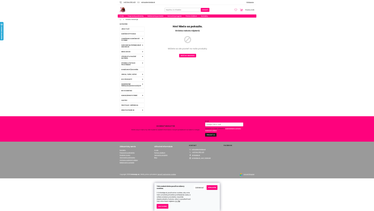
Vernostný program (161, 155)
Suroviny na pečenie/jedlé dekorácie (131, 46)
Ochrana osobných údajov (129, 160)
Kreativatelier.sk (127, 110)
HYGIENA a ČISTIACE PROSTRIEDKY (128, 64)
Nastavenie (162, 206)
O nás (156, 150)
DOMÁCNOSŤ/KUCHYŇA (129, 70)
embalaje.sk (196, 155)
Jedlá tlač (125, 29)
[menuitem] (122, 16)
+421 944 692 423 (198, 152)
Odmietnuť (199, 187)
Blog (155, 158)
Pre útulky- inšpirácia (129, 105)
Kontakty (123, 150)
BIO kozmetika (126, 91)
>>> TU (177, 201)
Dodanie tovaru (125, 155)
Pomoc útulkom (159, 153)
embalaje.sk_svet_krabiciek (201, 158)
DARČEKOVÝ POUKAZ (128, 34)
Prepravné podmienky (127, 153)
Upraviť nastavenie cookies (166, 174)
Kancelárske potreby (129, 95)
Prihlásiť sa (211, 135)
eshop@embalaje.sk (199, 149)
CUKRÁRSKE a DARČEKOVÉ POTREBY (130, 39)
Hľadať (205, 10)
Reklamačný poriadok (127, 163)
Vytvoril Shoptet (249, 174)
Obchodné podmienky (127, 158)
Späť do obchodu (188, 56)
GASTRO (124, 100)
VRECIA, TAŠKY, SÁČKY (129, 74)
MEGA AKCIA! (125, 52)
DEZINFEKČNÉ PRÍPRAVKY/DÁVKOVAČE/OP (131, 85)
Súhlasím (212, 187)
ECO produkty (126, 79)
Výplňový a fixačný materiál (128, 57)
